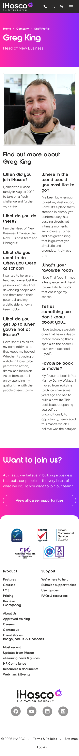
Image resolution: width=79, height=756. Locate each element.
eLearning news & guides (21, 658)
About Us (9, 613)
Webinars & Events (16, 674)
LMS (6, 590)
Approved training (16, 619)
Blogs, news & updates (23, 639)
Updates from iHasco (18, 653)
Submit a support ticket (58, 585)
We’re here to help (54, 579)
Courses (9, 585)
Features (9, 579)
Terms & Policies (45, 739)
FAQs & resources (54, 596)
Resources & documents (20, 669)
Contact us (11, 630)
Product (10, 571)
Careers (9, 624)
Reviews (9, 601)
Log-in (42, 747)
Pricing (8, 596)
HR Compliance (14, 663)
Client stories (12, 635)
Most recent (12, 647)
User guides (50, 590)
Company (12, 605)
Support (48, 571)
